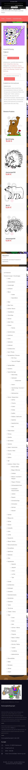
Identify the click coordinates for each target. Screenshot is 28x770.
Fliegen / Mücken (15, 482)
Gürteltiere (10, 440)
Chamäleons (11, 312)
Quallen (13, 413)
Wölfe (9, 661)
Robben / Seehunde (16, 416)
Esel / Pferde (11, 352)
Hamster (10, 444)
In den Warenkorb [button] (14, 127)
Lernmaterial (7, 272)
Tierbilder (17, 69)
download (5, 67)
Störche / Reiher (15, 644)
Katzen (9, 524)
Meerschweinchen (12, 544)
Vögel (9, 615)
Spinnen (13, 507)
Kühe (9, 531)
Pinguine (13, 634)
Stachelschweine (12, 595)
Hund (12, 67)
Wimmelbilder (11, 658)
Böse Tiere (10, 305)
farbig (9, 67)
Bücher (6, 269)
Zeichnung (5, 71)
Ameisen (13, 473)
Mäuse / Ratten (11, 541)
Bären (9, 292)
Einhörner (10, 335)
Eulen (12, 621)
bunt (16, 65)
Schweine (10, 591)
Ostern (13, 384)
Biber (9, 302)
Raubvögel (14, 641)
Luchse (13, 574)
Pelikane (13, 631)
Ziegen (9, 671)
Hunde (4, 64)
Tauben (13, 647)
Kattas (9, 521)
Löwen (13, 570)
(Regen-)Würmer (15, 470)
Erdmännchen (11, 348)
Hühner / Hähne (15, 627)
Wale (12, 426)
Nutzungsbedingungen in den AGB (10, 738)
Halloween (14, 378)
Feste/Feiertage (12, 372)
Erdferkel (10, 345)
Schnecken (14, 504)
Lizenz (4, 69)
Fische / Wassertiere (13, 397)
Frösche (13, 403)
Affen (9, 278)
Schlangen (10, 588)
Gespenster (18, 380)
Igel (8, 460)
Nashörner (10, 551)
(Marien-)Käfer (15, 466)
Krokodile (10, 528)
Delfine (13, 399)
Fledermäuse (11, 430)
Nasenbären (14, 298)
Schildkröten (11, 585)
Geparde (13, 564)
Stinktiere (10, 601)
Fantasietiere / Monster (14, 355)
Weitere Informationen (19, 5)
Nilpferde (10, 554)
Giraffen (10, 437)
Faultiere (10, 368)
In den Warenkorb (13, 58)
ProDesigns (19, 763)
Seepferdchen (15, 423)
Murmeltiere (11, 548)
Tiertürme (10, 608)
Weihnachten (14, 393)
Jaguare (13, 567)
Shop (12, 727)
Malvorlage (12, 69)
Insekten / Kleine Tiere (13, 464)
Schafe (9, 581)
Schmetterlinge (15, 500)
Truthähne (14, 651)
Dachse (9, 318)
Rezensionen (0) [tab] (9, 79)
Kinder (22, 67)
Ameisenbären (11, 282)
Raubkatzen (11, 561)
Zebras (9, 668)
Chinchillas (10, 315)
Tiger (12, 577)
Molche (13, 328)
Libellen (13, 494)
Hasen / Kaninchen (12, 447)
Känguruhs (10, 518)
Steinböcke (10, 598)
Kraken (13, 406)
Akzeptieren (14, 7)
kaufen (18, 67)
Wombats (10, 665)
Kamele (9, 514)
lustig (8, 69)
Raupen (13, 497)
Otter (9, 558)
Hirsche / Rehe (11, 450)
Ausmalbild (12, 65)
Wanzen (13, 510)
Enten (13, 617)
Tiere (21, 69)
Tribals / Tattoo (12, 611)
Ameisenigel (11, 285)
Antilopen (10, 288)
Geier (12, 624)
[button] (22, 27)
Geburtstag (15, 64)
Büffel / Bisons (11, 308)
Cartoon (19, 65)
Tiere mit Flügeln (15, 361)
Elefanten (10, 342)
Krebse (13, 410)
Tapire (9, 605)
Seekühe (13, 420)
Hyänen (9, 457)
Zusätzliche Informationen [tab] (12, 75)
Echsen (9, 325)
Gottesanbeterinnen (16, 485)
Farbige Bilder (10, 64)
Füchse (9, 434)
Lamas (9, 534)
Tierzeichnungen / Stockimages (12, 276)
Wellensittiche (15, 654)
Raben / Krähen (15, 637)
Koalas (13, 294)
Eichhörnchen (11, 332)
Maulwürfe (10, 538)
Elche (9, 338)
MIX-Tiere (14, 358)
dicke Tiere (10, 322)
